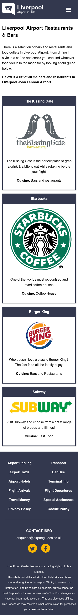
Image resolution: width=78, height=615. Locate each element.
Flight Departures (58, 490)
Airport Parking (19, 462)
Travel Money (19, 499)
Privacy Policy (19, 508)
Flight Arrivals (20, 490)
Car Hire (58, 472)
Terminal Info (58, 481)
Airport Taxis (19, 472)
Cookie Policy (58, 508)
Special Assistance (58, 499)
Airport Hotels (20, 481)
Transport (58, 462)
